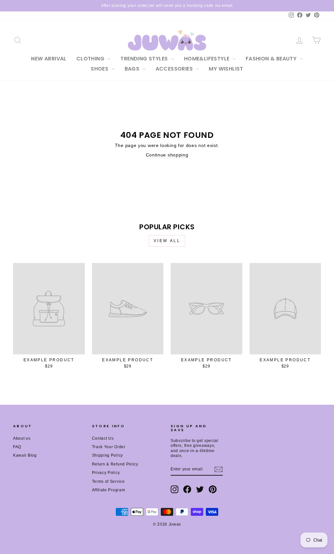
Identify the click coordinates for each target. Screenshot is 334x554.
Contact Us (103, 438)
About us (22, 438)
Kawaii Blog (25, 455)
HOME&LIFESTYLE (207, 58)
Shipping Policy (107, 455)
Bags (133, 69)
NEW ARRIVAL (48, 58)
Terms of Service (108, 481)
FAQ (17, 447)
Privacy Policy (106, 472)
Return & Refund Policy (115, 464)
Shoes (100, 69)
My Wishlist (226, 69)
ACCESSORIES (175, 69)
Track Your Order (109, 447)
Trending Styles (144, 58)
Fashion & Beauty (272, 58)
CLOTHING (91, 58)
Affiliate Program (108, 490)
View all (167, 240)
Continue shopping (167, 154)
